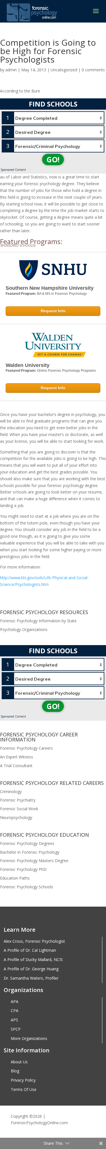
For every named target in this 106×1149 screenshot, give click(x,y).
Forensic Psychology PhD (23, 869)
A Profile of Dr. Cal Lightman (30, 950)
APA (14, 1001)
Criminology (11, 791)
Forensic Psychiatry (17, 800)
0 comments (93, 69)
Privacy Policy (23, 1080)
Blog (15, 1071)
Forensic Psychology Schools (26, 886)
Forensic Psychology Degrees (27, 843)
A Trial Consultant (16, 765)
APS (14, 1020)
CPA (14, 1010)
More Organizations (29, 1038)
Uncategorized (64, 69)
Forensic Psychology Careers (26, 748)
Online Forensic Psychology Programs (66, 371)
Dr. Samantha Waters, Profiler (31, 978)
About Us (19, 1062)
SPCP (16, 1029)
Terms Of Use (23, 1089)
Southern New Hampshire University (50, 288)
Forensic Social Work (19, 808)
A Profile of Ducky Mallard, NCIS (33, 959)
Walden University (27, 365)
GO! (53, 159)
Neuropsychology (16, 817)
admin (11, 69)
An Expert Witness (16, 757)
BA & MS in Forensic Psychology (62, 294)
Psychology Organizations (23, 629)
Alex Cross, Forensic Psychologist (34, 941)
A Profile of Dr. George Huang (31, 969)
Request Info (53, 311)
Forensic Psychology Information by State (38, 620)
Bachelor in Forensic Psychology (29, 852)
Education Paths (15, 878)
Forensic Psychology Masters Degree (34, 860)
